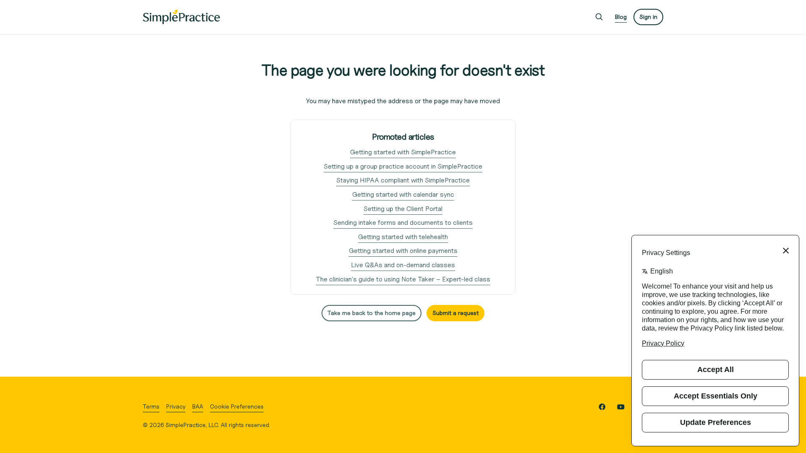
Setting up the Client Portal (403, 209)
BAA (197, 406)
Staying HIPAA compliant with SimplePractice (403, 180)
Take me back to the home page (371, 312)
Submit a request (455, 312)
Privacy (176, 406)
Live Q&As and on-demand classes (403, 265)
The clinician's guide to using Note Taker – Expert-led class (403, 279)
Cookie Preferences (237, 406)
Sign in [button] (648, 16)
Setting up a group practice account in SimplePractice (403, 166)
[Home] (181, 17)
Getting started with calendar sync (403, 194)
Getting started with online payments (403, 251)
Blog (621, 16)
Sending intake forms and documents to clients (403, 222)
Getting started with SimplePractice (403, 152)
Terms (151, 406)
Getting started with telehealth (403, 237)
